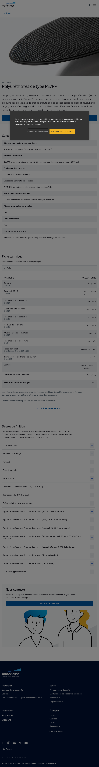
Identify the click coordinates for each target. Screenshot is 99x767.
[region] (49, 125)
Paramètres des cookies (38, 131)
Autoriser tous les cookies (62, 131)
